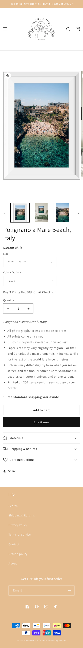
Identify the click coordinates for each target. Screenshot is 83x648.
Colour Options (12, 272)
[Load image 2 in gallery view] (41, 212)
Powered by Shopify (57, 640)
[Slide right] (78, 213)
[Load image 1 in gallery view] (20, 212)
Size (5, 253)
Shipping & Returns (22, 515)
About (13, 563)
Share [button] (12, 471)
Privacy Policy (18, 525)
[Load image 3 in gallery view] (62, 212)
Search (13, 506)
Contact (14, 544)
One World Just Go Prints (35, 640)
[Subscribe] (69, 591)
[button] (5, 29)
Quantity (8, 300)
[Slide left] (4, 213)
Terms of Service (20, 534)
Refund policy (18, 554)
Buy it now (41, 422)
